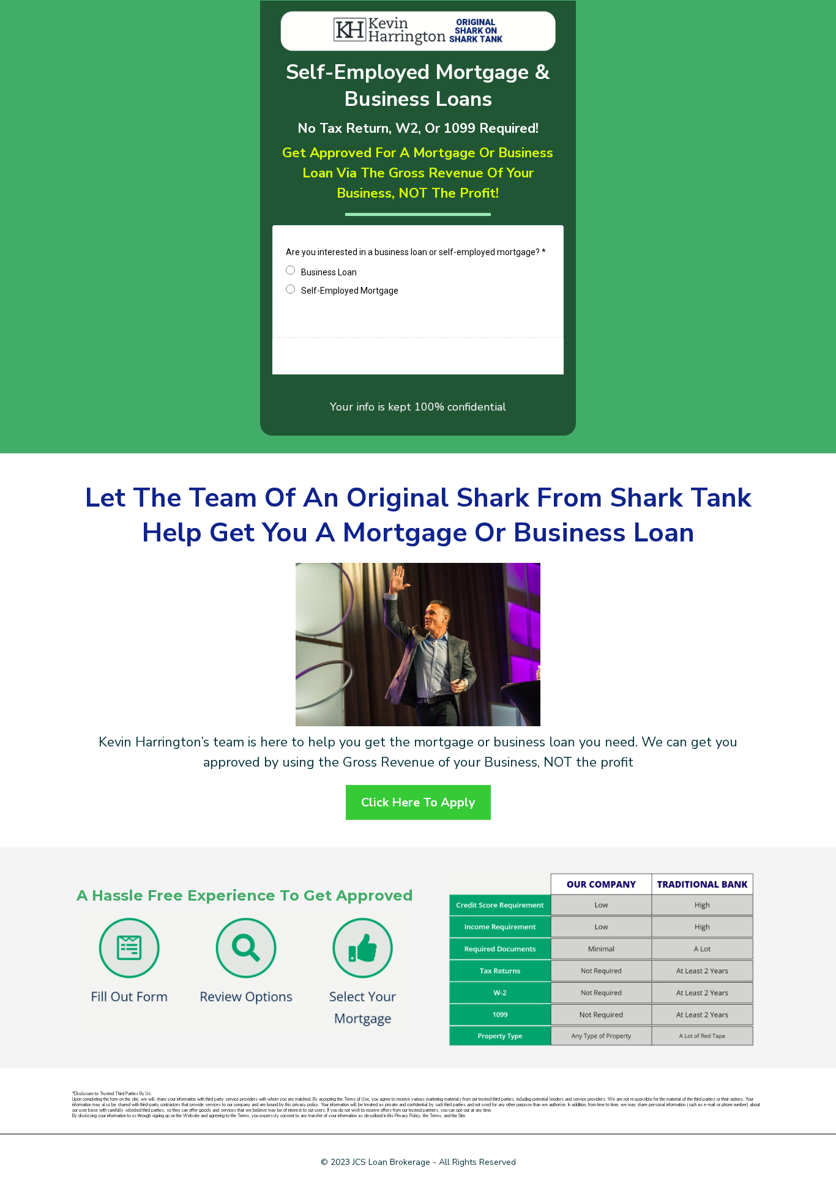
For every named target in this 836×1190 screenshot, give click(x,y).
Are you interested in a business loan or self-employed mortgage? (416, 252)
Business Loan (329, 272)
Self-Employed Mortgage (349, 291)
